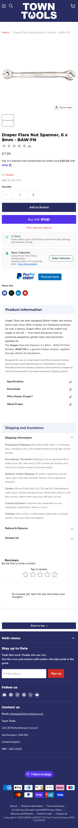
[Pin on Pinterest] (25, 293)
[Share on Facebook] (4, 293)
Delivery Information (32, 806)
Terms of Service (55, 806)
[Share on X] (11, 293)
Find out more (50, 277)
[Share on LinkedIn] (18, 293)
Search (13, 806)
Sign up (56, 673)
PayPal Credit (44, 813)
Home (5, 32)
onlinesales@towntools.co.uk (27, 714)
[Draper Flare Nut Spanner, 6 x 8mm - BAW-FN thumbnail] (8, 120)
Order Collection (61, 258)
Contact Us (61, 813)
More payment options (39, 227)
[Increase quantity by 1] (33, 195)
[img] (14, 146)
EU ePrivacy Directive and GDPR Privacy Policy (37, 810)
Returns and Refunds (22, 813)
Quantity (6, 186)
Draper (10, 175)
